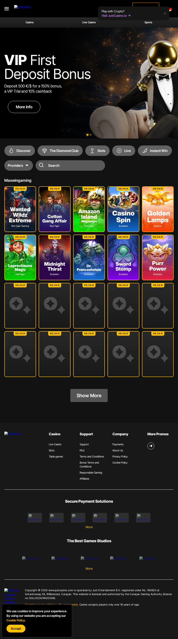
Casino (30, 22)
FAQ (82, 450)
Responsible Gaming (91, 472)
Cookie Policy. (16, 620)
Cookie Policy (119, 462)
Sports (148, 22)
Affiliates (84, 478)
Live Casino (89, 22)
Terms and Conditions (92, 456)
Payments (118, 444)
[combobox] (170, 8)
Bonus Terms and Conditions (89, 464)
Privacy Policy (120, 456)
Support (84, 444)
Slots (51, 450)
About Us (117, 450)
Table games (56, 456)
